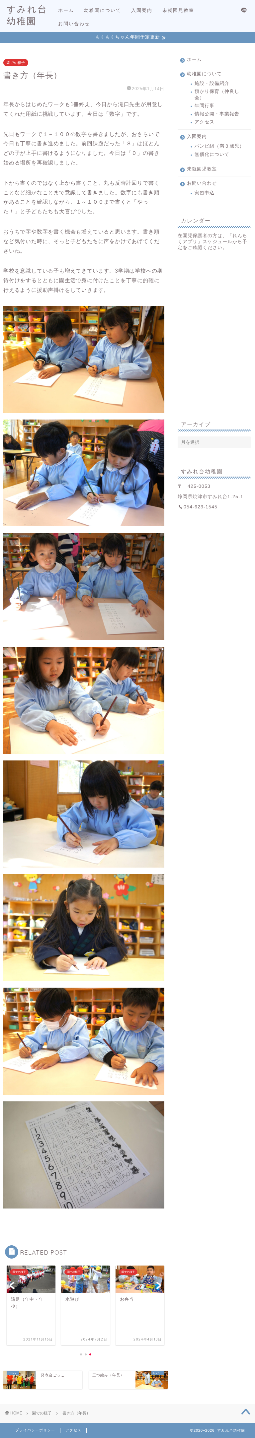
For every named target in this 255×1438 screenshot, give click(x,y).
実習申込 (204, 192)
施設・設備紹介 (212, 83)
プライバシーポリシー (35, 1430)
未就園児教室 (178, 10)
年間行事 (204, 105)
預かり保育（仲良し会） (217, 94)
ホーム (66, 10)
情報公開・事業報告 (217, 113)
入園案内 (141, 10)
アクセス (204, 121)
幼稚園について (102, 10)
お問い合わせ (74, 24)
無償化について (212, 154)
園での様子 (16, 63)
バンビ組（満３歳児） (219, 146)
